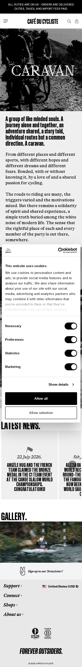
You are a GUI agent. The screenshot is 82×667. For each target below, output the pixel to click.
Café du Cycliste (44, 663)
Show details (58, 384)
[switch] (71, 339)
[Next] (72, 465)
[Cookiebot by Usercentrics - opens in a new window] (58, 250)
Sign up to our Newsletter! (45, 571)
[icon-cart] (76, 21)
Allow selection (41, 413)
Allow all (41, 398)
